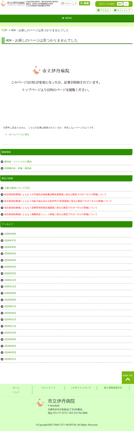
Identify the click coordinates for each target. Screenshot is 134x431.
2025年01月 (10, 319)
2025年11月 (10, 286)
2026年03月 (10, 266)
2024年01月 (10, 359)
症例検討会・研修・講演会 (18, 168)
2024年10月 (10, 332)
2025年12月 (10, 280)
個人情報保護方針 (113, 387)
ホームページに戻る (19, 134)
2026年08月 (10, 234)
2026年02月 (10, 273)
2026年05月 (10, 253)
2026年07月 (10, 240)
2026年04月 (10, 260)
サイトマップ (123, 10)
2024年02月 (10, 352)
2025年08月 (10, 299)
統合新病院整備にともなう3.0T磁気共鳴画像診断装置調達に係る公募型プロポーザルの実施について (55, 194)
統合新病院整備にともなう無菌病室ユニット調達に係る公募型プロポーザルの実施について (50, 214)
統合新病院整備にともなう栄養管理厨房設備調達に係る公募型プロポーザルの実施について (50, 207)
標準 (120, 4)
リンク (16, 392)
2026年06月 (10, 247)
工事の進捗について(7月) (17, 188)
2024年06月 (10, 346)
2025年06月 (10, 313)
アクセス (104, 10)
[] (84, 3)
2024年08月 (10, 339)
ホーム (16, 387)
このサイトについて (80, 387)
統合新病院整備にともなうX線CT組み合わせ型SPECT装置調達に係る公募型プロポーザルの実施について (58, 201)
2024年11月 (10, 326)
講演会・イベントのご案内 (18, 161)
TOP (4, 30)
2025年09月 (10, 293)
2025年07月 (10, 306)
